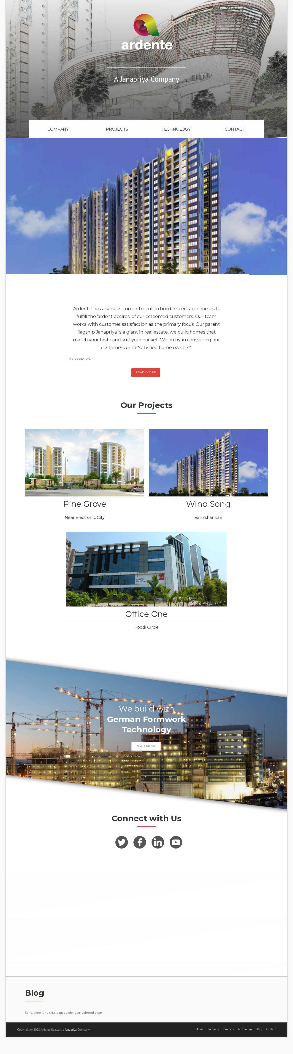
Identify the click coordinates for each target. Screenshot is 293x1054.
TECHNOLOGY (176, 129)
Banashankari (208, 517)
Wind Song (208, 504)
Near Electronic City (84, 517)
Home (199, 1029)
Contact (271, 1029)
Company (214, 1029)
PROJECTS (117, 129)
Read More (146, 372)
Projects (229, 1029)
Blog (259, 1029)
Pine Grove (84, 504)
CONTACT (235, 129)
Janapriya (71, 1030)
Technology (245, 1029)
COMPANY (58, 129)
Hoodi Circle (146, 627)
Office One (146, 614)
